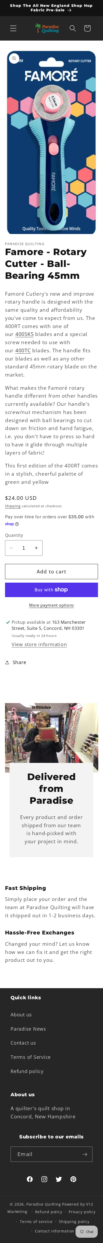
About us (21, 1014)
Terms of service (36, 1221)
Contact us (23, 1043)
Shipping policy (74, 1221)
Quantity (14, 535)
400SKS (24, 334)
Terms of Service (31, 1057)
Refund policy (27, 1071)
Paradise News (28, 1029)
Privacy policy (82, 1211)
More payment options (51, 605)
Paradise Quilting (43, 1204)
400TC (23, 350)
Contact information (55, 1231)
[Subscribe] (85, 1154)
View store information (39, 644)
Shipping (13, 506)
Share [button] (19, 662)
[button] (13, 28)
